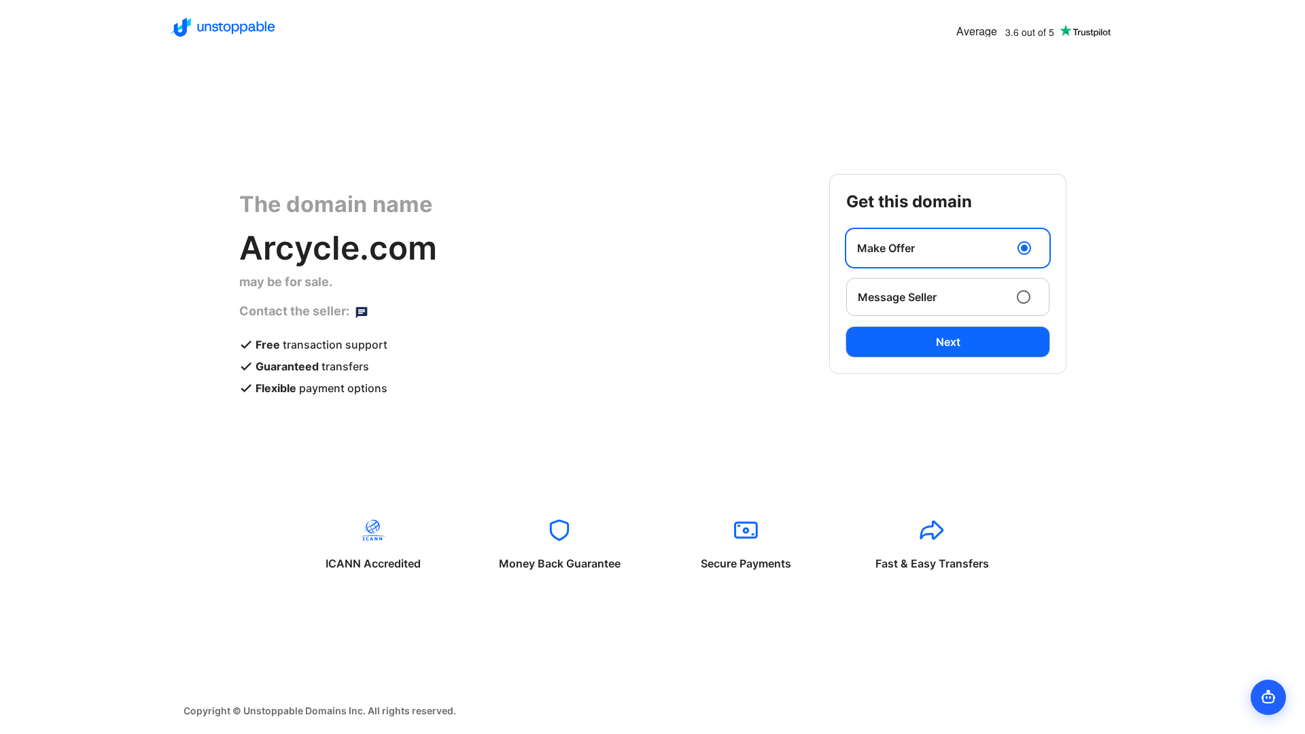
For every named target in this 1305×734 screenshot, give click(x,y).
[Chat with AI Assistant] (1268, 697)
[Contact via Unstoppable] (361, 311)
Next (948, 342)
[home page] (222, 27)
